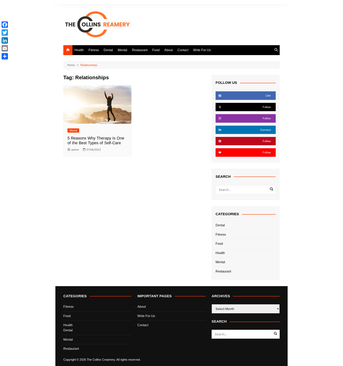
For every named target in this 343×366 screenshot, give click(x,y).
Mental (122, 50)
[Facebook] (5, 25)
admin (75, 149)
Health (79, 50)
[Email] (5, 48)
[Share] (5, 56)
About (168, 50)
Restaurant (139, 50)
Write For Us (202, 50)
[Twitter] (5, 32)
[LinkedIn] (5, 40)
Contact (182, 50)
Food (156, 50)
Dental (108, 50)
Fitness (94, 50)
